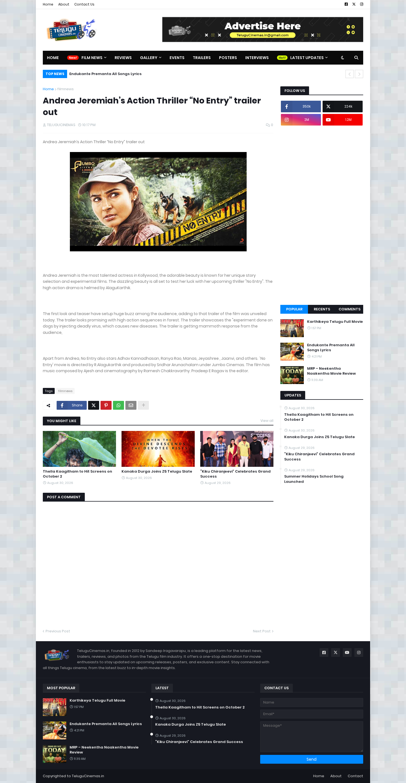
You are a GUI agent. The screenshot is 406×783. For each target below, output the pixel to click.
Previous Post (58, 631)
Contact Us (84, 4)
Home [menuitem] (53, 57)
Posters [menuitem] (228, 57)
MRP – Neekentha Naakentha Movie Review (331, 371)
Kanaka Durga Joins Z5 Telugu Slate (157, 471)
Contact (355, 776)
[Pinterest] (106, 405)
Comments (349, 309)
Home (48, 4)
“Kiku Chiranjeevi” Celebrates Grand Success (235, 474)
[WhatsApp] (118, 405)
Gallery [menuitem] (148, 57)
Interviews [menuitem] (257, 57)
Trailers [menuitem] (202, 57)
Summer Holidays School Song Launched (314, 479)
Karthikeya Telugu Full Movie (335, 321)
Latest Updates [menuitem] (307, 57)
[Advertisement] (321, 215)
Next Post (262, 631)
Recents (322, 309)
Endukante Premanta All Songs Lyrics (105, 73)
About (63, 4)
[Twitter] (93, 405)
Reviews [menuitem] (123, 57)
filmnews (65, 89)
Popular (294, 309)
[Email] (130, 405)
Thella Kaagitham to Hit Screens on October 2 (77, 474)
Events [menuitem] (177, 57)
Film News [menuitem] (91, 57)
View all (266, 420)
